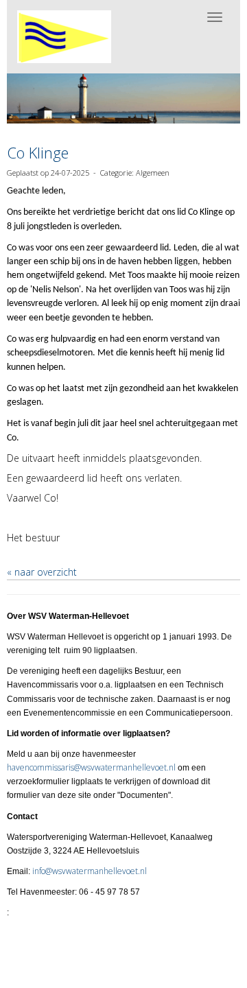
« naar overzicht (42, 571)
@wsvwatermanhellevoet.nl (91, 767)
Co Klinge (38, 152)
